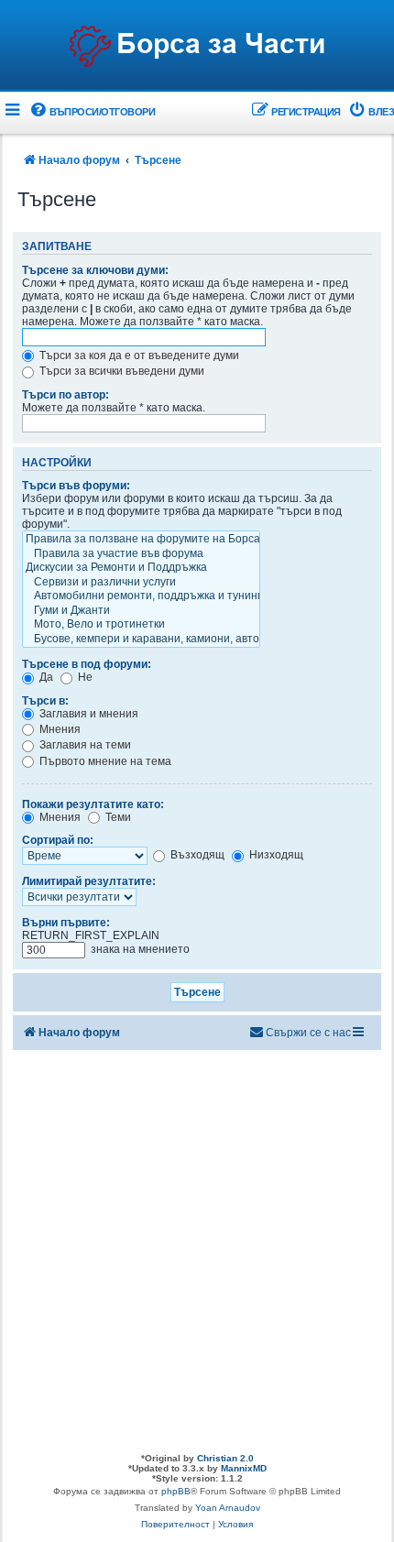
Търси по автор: (65, 394)
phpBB (176, 1491)
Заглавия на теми (84, 744)
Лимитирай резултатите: (89, 881)
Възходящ (196, 854)
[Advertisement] (197, 1247)
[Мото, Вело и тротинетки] (141, 625)
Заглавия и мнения (87, 713)
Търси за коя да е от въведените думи (138, 355)
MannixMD (244, 1468)
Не (84, 677)
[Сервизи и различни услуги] (141, 582)
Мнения (59, 729)
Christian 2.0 (225, 1458)
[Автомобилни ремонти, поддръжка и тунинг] (141, 596)
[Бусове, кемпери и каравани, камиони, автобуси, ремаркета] (141, 639)
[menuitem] (91, 112)
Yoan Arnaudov (227, 1508)
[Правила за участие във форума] (141, 554)
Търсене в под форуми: (86, 664)
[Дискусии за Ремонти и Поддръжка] (141, 568)
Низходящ (274, 854)
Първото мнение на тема (104, 761)
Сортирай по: (57, 840)
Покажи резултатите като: (93, 804)
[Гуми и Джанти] (141, 611)
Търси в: (45, 700)
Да (45, 677)
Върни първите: (66, 922)
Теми (117, 817)
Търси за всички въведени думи (120, 371)
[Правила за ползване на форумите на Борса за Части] (141, 539)
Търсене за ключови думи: (95, 270)
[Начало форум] (197, 46)
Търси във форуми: (76, 485)
